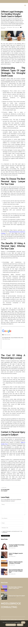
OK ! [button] (23, 622)
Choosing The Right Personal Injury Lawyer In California (16, 545)
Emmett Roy (4, 27)
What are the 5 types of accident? (16, 595)
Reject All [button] (20, 624)
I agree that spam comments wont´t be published (12, 532)
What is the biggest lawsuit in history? (16, 554)
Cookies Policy (17, 622)
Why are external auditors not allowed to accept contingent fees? (16, 571)
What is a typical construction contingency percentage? (16, 562)
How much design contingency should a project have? (15, 587)
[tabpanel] (13, 36)
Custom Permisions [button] (11, 624)
